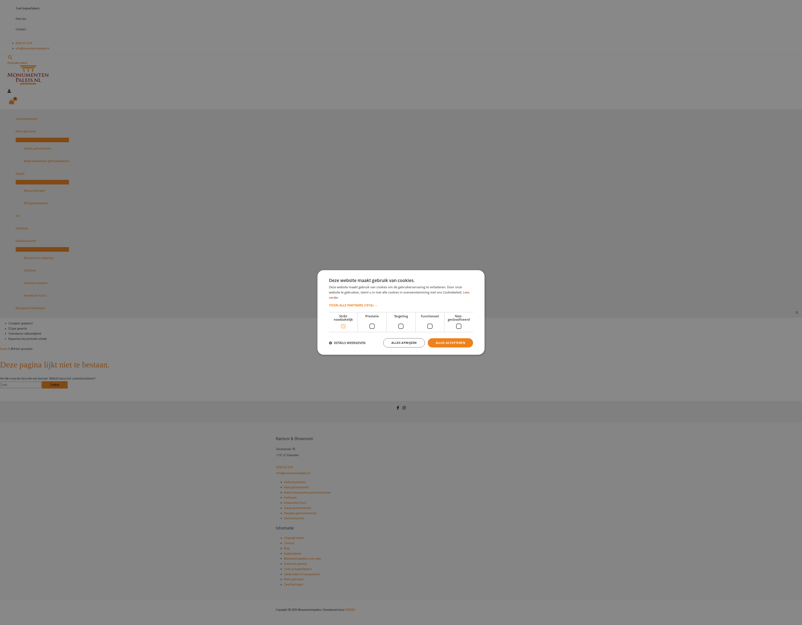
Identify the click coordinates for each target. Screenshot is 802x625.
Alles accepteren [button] (450, 343)
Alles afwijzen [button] (404, 343)
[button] (401, 305)
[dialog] (401, 312)
